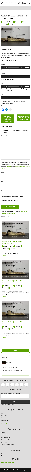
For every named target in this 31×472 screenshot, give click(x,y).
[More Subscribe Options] (26, 385)
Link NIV (3, 73)
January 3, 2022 (8, 285)
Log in (2, 413)
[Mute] (24, 67)
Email (2, 181)
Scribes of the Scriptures (18, 101)
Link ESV (3, 64)
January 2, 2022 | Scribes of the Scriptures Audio (12, 323)
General (3, 432)
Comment (4, 135)
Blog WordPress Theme (10, 470)
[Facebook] (1, 453)
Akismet (9, 166)
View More (4, 255)
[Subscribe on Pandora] (17, 385)
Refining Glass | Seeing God (10, 367)
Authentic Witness (15, 3)
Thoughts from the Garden (7, 444)
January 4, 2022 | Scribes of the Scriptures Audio (12, 242)
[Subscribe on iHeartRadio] (21, 385)
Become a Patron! (5, 424)
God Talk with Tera (5, 435)
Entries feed (4, 415)
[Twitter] (1, 455)
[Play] (3, 67)
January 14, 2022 (7, 21)
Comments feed (5, 418)
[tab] (2, 8)
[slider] (27, 67)
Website (3, 190)
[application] (15, 67)
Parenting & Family (5, 437)
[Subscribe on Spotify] (7, 385)
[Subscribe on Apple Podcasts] (3, 385)
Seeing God (4, 442)
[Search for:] (15, 346)
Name (3, 172)
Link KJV (3, 83)
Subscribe (15, 401)
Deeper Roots (6, 101)
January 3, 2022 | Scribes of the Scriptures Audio (12, 282)
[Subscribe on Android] (12, 385)
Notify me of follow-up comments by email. (12, 196)
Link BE (3, 94)
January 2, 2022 (8, 326)
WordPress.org (4, 420)
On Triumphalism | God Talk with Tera (12, 370)
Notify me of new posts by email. (10, 200)
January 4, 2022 (8, 246)
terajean (17, 21)
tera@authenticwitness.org (7, 462)
